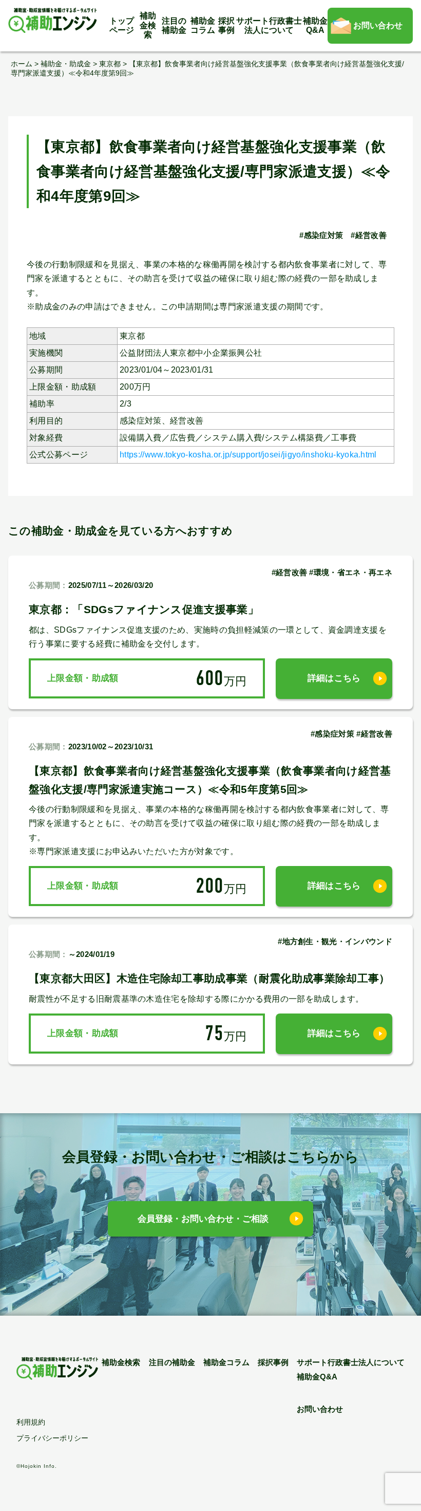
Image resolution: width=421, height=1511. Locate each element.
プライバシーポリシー (52, 1438)
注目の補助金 (174, 25)
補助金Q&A (315, 25)
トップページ (121, 25)
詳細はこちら (334, 678)
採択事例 (226, 25)
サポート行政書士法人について (269, 25)
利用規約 (30, 1422)
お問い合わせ (378, 25)
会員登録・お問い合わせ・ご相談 (203, 1219)
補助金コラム (202, 25)
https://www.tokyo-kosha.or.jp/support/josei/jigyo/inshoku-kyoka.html (248, 454)
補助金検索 (148, 25)
